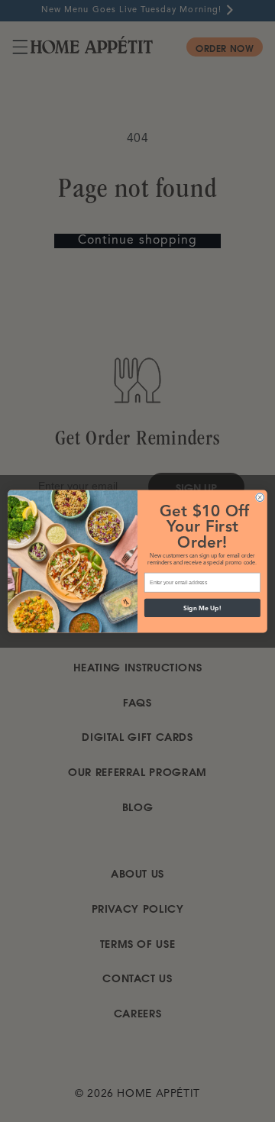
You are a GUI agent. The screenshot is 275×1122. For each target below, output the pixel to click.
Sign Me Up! (202, 607)
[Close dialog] (260, 497)
